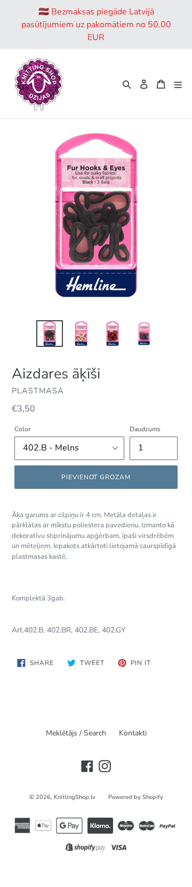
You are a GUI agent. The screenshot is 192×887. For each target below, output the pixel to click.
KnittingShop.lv (74, 797)
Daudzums (145, 429)
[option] (49, 334)
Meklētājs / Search (76, 733)
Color (22, 429)
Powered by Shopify (135, 797)
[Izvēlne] (178, 84)
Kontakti (133, 733)
